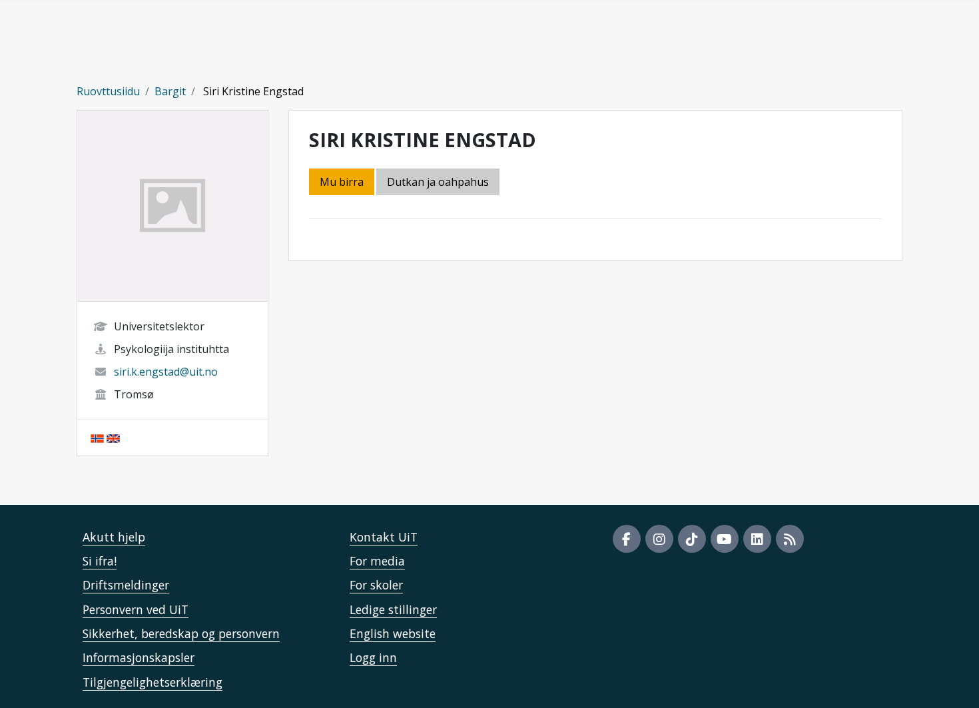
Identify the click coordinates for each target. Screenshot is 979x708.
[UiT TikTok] (692, 539)
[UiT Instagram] (659, 539)
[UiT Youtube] (725, 539)
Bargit (170, 91)
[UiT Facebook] (627, 539)
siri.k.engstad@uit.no (166, 371)
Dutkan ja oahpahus (438, 182)
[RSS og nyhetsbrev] (790, 539)
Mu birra (342, 182)
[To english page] (113, 437)
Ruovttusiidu (108, 91)
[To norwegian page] (97, 437)
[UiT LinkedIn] (757, 539)
